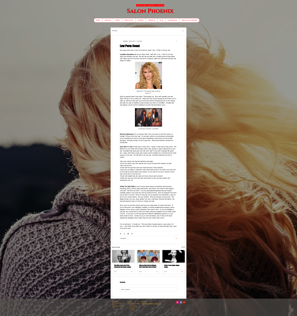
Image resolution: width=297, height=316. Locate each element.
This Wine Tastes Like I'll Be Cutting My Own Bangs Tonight (122, 266)
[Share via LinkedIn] (128, 233)
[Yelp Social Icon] (184, 302)
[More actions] (176, 41)
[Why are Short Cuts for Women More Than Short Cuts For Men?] (148, 256)
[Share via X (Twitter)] (124, 233)
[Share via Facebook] (120, 233)
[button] (183, 30)
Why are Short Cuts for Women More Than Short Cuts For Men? (147, 266)
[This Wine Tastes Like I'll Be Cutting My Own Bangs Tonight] (123, 256)
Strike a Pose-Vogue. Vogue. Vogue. (172, 266)
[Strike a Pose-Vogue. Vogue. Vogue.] (173, 256)
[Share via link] (132, 233)
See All (183, 247)
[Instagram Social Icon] (177, 302)
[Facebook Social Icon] (180, 302)
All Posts (114, 30)
